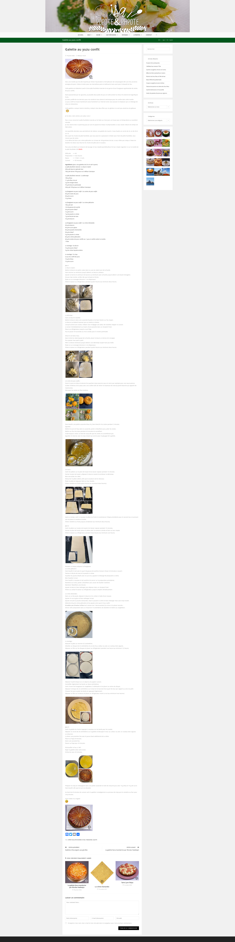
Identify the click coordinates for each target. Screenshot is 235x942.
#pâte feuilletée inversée (75, 839)
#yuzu (84, 839)
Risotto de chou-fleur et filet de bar (155, 76)
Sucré (84, 55)
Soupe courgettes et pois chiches (155, 83)
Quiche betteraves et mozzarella (155, 90)
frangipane (89, 839)
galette (95, 839)
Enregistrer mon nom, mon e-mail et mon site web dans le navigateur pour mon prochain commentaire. (100, 923)
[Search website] (156, 35)
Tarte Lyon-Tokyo (127, 883)
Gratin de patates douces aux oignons (156, 93)
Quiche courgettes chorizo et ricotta (156, 70)
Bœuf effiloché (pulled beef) (153, 80)
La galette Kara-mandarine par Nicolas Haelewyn (77, 886)
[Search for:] (158, 49)
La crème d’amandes (102, 887)
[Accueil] (159, 40)
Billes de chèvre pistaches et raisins (155, 73)
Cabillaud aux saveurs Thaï (153, 66)
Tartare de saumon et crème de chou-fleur (157, 86)
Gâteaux (80, 55)
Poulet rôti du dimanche (153, 63)
